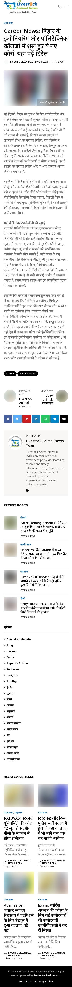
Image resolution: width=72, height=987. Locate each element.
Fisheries (37, 669)
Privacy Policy (44, 981)
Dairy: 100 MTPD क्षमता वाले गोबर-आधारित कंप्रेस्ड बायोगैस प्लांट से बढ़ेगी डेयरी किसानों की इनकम (43, 608)
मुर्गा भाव (37, 741)
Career (10, 373)
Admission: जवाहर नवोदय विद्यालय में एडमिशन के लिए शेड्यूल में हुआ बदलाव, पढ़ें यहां (19, 918)
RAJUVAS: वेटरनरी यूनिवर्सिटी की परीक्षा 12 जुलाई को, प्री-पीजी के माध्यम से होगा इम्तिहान (19, 828)
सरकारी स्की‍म (37, 759)
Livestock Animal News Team (29, 62)
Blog (37, 645)
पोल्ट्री (23, 517)
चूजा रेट (37, 693)
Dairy (37, 657)
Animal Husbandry (37, 639)
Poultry (37, 681)
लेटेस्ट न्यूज (37, 747)
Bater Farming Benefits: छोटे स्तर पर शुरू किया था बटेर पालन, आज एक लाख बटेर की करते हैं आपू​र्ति (43, 527)
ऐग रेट (37, 687)
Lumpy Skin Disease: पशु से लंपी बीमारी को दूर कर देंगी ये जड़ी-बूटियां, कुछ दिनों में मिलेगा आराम (42, 581)
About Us (25, 981)
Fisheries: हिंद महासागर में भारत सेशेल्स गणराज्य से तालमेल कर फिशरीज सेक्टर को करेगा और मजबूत (43, 554)
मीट (37, 735)
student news (28, 373)
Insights (37, 675)
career (8, 22)
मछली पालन (25, 544)
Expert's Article (37, 663)
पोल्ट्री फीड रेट (37, 723)
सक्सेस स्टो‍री (37, 753)
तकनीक (37, 705)
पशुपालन (24, 571)
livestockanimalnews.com (48, 975)
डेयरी (22, 598)
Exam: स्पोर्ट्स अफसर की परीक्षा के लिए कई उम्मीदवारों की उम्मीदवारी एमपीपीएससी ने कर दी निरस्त (53, 918)
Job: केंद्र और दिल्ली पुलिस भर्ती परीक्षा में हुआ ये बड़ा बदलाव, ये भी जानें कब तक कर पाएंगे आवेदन (53, 828)
